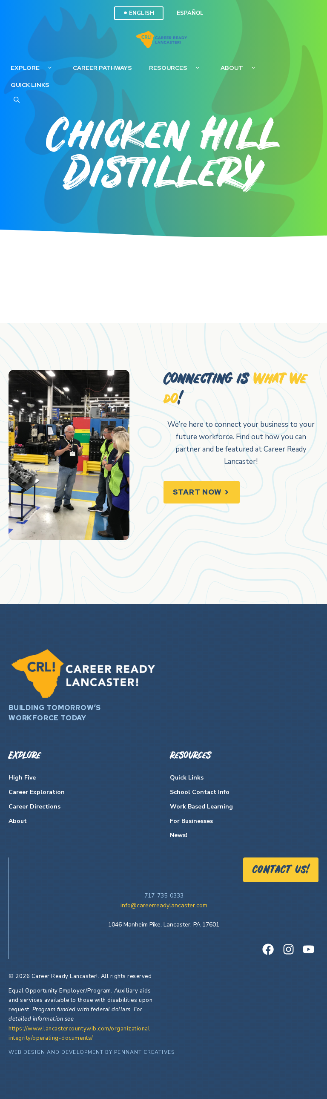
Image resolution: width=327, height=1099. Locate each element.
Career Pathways (102, 68)
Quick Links (30, 85)
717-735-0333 (164, 896)
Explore (25, 68)
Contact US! (280, 870)
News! (178, 835)
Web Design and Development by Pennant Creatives (92, 1052)
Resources (168, 68)
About (232, 68)
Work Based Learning (201, 807)
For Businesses (191, 821)
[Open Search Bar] (16, 99)
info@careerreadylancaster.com (163, 905)
